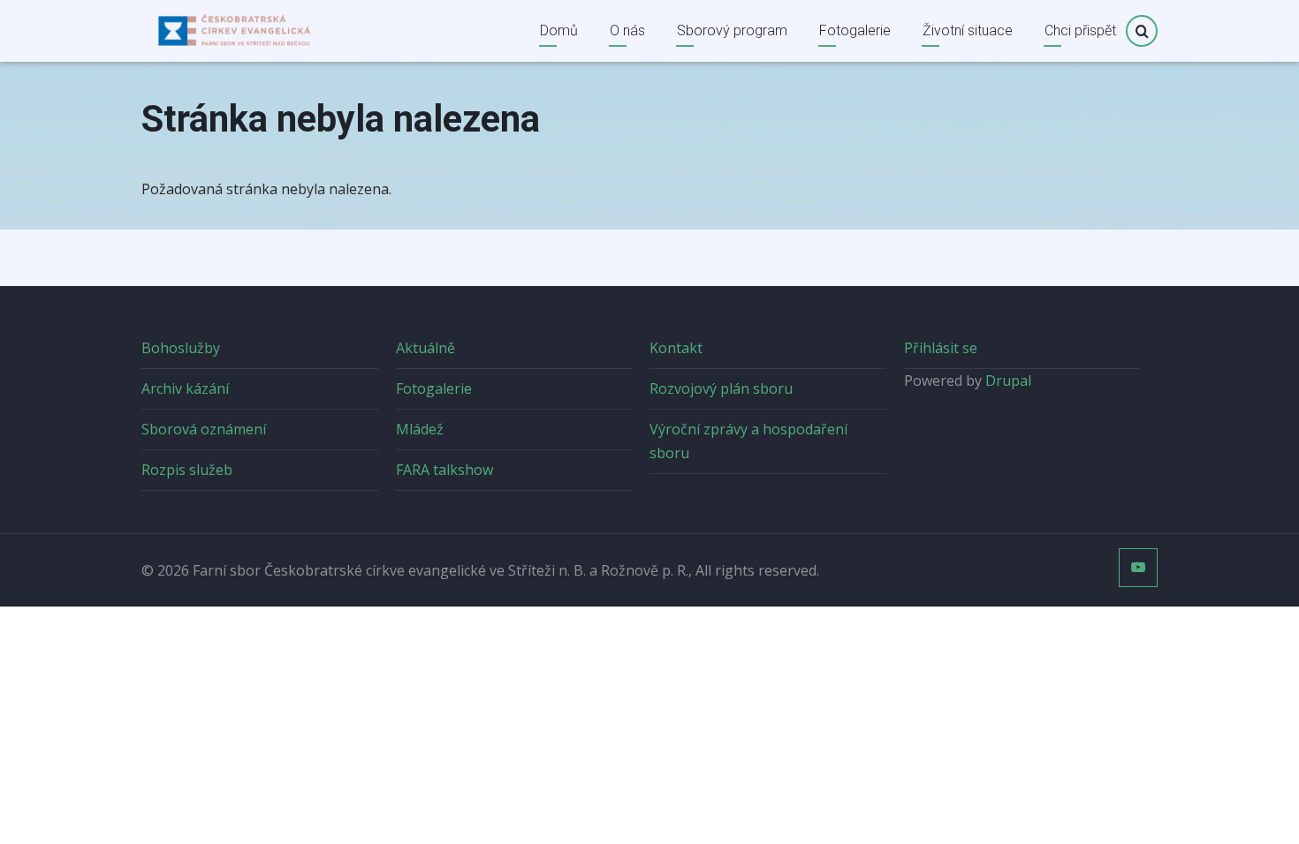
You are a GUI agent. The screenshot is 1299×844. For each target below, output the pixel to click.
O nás (627, 30)
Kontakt (676, 348)
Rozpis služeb (186, 469)
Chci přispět (1080, 30)
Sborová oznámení (203, 429)
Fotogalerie (855, 30)
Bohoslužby (180, 348)
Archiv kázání (185, 388)
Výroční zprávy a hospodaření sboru (748, 441)
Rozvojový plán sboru (721, 388)
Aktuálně (425, 348)
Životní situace (968, 30)
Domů (559, 30)
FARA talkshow (444, 469)
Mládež (420, 429)
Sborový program (732, 30)
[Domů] (234, 29)
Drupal (1008, 380)
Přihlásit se (940, 348)
